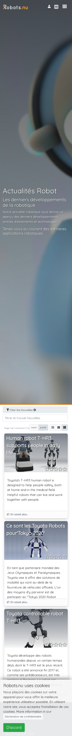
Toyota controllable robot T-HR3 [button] (34, 617)
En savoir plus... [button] (19, 514)
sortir (43, 427)
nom (34, 427)
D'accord (14, 727)
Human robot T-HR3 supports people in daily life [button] (33, 445)
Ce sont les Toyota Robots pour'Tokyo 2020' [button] (35, 529)
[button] (64, 6)
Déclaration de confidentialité (23, 716)
